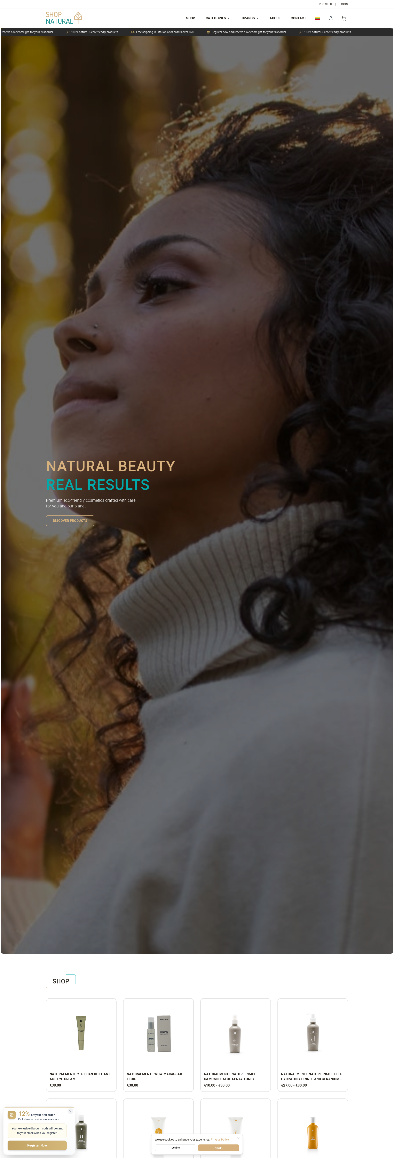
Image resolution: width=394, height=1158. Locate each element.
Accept (218, 1147)
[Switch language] (318, 18)
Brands (248, 18)
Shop (190, 18)
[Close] (238, 1138)
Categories (216, 18)
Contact (298, 18)
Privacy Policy (220, 1139)
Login (343, 4)
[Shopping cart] (344, 18)
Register (325, 4)
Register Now (37, 1145)
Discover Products (70, 521)
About (275, 18)
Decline (176, 1147)
